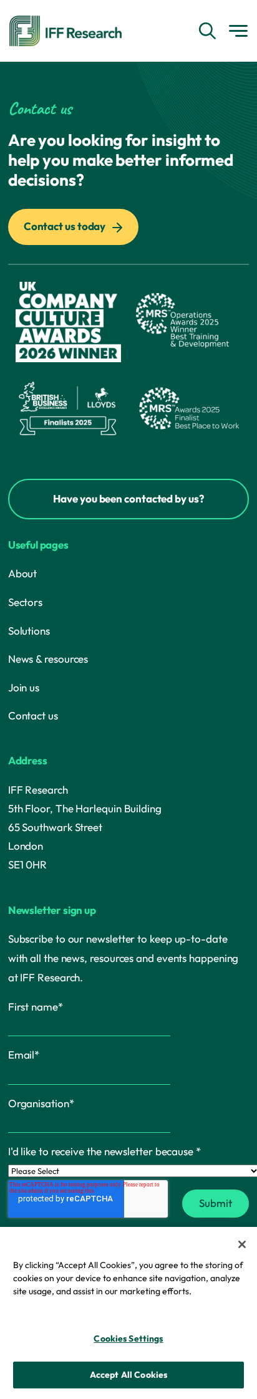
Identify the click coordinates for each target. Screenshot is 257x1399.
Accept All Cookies (129, 1374)
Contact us (33, 715)
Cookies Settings (128, 1338)
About (22, 573)
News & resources (48, 658)
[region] (128, 1313)
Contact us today (65, 226)
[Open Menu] (238, 31)
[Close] (242, 1244)
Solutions (29, 630)
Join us (23, 687)
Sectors (25, 601)
